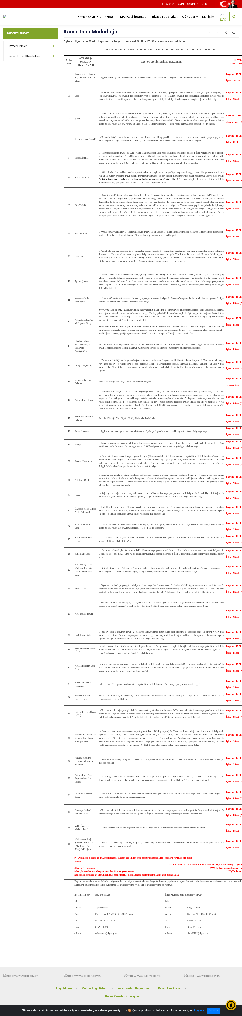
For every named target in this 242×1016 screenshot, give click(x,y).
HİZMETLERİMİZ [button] (164, 17)
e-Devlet (166, 4)
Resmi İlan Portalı (169, 988)
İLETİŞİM (207, 17)
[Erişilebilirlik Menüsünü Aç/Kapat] (231, 1005)
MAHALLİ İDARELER (134, 17)
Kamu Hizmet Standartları (24, 56)
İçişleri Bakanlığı (186, 4)
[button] (226, 32)
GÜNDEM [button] (188, 17)
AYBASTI (111, 17)
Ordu (204, 4)
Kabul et (213, 1010)
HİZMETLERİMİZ (18, 33)
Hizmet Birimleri (17, 46)
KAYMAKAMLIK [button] (88, 17)
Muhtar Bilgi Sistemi (95, 988)
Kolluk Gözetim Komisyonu (122, 996)
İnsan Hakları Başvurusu (133, 988)
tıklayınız (198, 1010)
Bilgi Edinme (64, 988)
